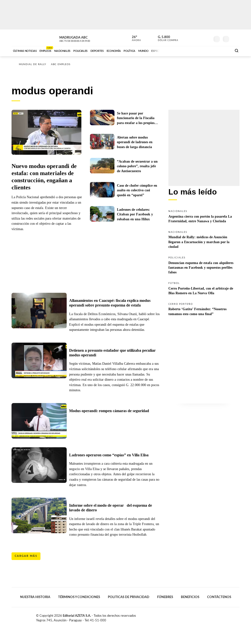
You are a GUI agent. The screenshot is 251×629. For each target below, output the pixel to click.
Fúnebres (165, 597)
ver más (133, 38)
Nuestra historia (35, 597)
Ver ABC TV (84, 38)
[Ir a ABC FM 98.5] (222, 50)
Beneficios (190, 597)
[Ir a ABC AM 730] (202, 50)
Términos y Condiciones (79, 597)
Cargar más (26, 556)
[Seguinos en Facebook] (185, 38)
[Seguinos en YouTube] (199, 38)
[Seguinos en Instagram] (207, 38)
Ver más (203, 216)
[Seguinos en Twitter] (192, 38)
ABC (24, 37)
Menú (235, 38)
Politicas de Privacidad (128, 597)
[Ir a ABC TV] (188, 50)
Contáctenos (219, 597)
